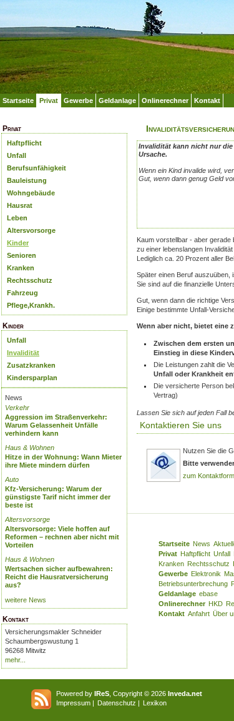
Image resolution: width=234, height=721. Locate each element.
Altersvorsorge (31, 230)
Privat (48, 100)
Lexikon (155, 703)
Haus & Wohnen (29, 447)
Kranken (20, 268)
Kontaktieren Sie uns (181, 425)
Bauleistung (27, 180)
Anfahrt (199, 613)
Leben (17, 218)
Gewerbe (78, 100)
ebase (208, 593)
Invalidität (23, 352)
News (201, 543)
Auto (12, 479)
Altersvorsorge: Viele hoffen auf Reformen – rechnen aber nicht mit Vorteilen (62, 537)
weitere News (25, 600)
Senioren (21, 255)
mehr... (15, 660)
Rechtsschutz (29, 280)
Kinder (18, 243)
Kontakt (207, 100)
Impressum (73, 703)
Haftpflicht (24, 143)
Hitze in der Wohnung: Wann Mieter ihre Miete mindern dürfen (63, 461)
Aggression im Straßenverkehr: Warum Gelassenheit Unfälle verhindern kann (56, 425)
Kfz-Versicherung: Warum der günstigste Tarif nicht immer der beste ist (57, 497)
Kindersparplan (32, 377)
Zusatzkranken (31, 365)
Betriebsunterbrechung (193, 583)
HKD (215, 603)
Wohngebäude (31, 193)
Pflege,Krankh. (31, 305)
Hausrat (19, 205)
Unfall (16, 155)
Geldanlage (117, 100)
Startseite (18, 100)
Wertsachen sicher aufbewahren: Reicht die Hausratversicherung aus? (59, 577)
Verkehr (17, 407)
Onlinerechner (165, 100)
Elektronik (206, 573)
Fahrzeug (22, 293)
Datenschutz (116, 703)
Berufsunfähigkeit (36, 168)
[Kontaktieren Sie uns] (163, 480)
